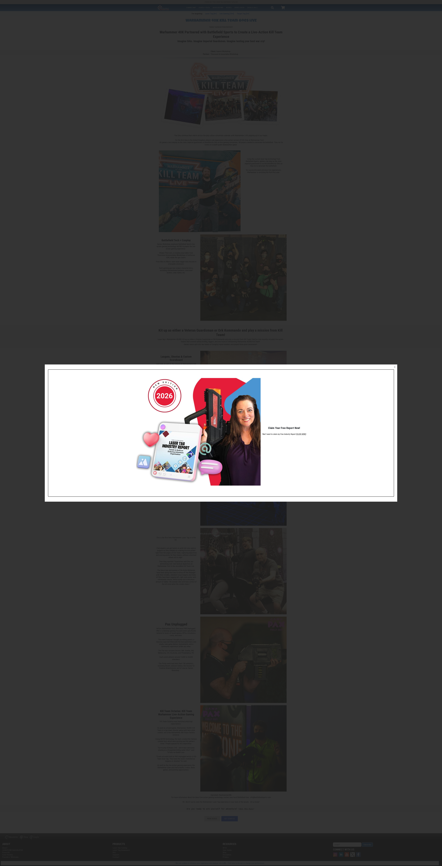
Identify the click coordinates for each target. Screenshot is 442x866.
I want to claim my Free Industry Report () (286, 434)
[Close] (394, 367)
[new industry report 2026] (198, 431)
